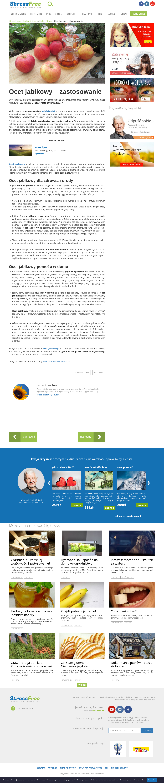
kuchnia (111, 13)
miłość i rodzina (54, 13)
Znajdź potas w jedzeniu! (78, 611)
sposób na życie (127, 577)
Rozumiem (152, 780)
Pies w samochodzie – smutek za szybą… (132, 561)
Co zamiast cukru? (123, 611)
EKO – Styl (87, 13)
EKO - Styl (98, 372)
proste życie (36, 13)
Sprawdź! (39, 153)
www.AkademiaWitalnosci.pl (56, 361)
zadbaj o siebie (18, 13)
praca (99, 13)
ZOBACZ (77, 505)
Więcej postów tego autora (48, 395)
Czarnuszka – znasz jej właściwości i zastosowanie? (30, 561)
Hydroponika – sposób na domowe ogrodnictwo (79, 561)
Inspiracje (71, 13)
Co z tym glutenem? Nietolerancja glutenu (76, 664)
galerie (123, 13)
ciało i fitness (82, 372)
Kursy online (138, 13)
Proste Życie (41, 147)
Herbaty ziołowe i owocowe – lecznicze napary (31, 613)
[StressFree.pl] (26, 4)
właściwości (48, 111)
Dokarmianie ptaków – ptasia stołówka (131, 664)
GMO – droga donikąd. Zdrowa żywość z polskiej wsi (31, 664)
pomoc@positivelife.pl (25, 708)
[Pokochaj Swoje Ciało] (132, 90)
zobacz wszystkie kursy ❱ (128, 516)
